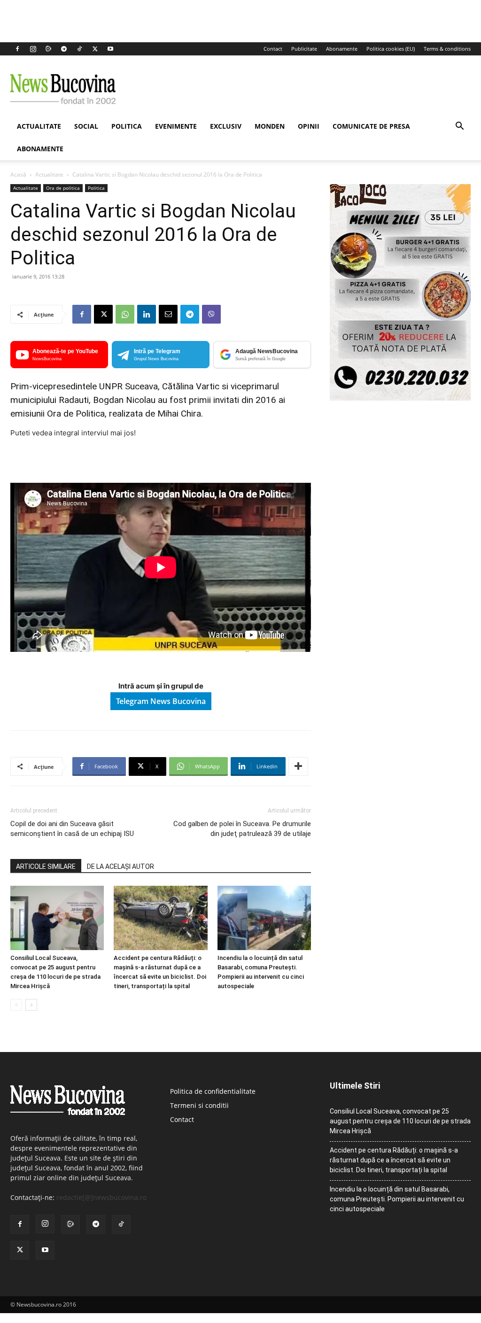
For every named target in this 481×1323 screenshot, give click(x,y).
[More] (298, 766)
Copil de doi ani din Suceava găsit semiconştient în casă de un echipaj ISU (72, 829)
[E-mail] (168, 314)
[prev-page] (16, 1005)
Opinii (308, 126)
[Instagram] (33, 48)
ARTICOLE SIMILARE (46, 866)
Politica (126, 126)
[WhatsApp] (125, 314)
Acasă (18, 174)
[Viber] (211, 314)
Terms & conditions (447, 48)
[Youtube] (110, 48)
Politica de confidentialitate (213, 1091)
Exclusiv (225, 126)
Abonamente (341, 48)
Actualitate (39, 126)
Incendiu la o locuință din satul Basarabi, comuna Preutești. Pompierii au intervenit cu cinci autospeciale (397, 1199)
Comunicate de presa (371, 126)
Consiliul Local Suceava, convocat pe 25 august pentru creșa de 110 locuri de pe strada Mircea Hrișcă (400, 1121)
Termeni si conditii (199, 1105)
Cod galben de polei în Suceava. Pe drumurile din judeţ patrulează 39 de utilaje (242, 829)
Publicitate (304, 48)
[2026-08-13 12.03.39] (400, 398)
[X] (95, 48)
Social (86, 126)
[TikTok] (79, 48)
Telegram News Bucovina (161, 701)
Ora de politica (63, 188)
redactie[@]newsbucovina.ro (101, 1197)
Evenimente (176, 126)
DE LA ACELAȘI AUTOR (120, 866)
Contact (273, 48)
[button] (459, 127)
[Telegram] (64, 48)
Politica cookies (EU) (390, 48)
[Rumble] (48, 48)
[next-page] (31, 1005)
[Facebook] (17, 48)
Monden (270, 126)
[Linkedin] (146, 314)
